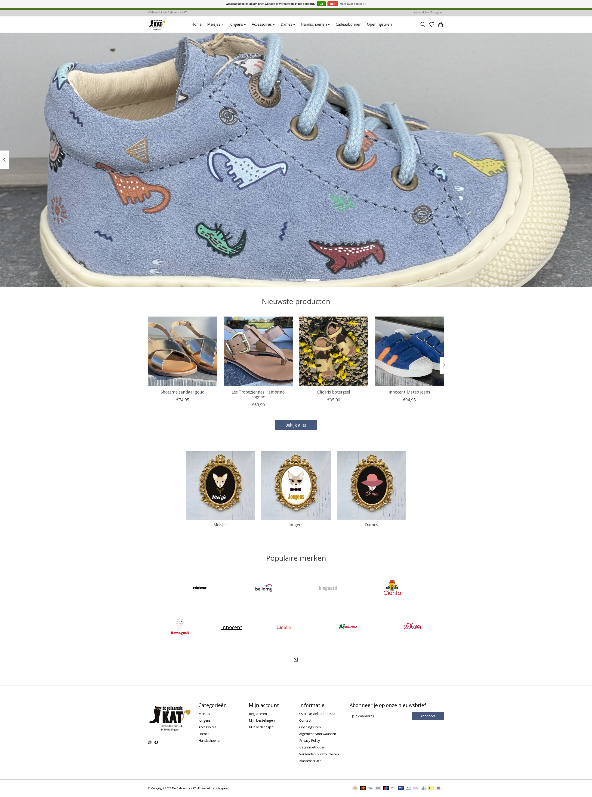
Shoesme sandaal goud (183, 392)
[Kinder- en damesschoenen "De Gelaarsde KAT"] (157, 24)
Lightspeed (222, 788)
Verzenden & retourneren (319, 754)
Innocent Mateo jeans (409, 392)
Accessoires (207, 727)
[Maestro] (386, 788)
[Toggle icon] (422, 24)
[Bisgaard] (328, 588)
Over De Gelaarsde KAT (317, 713)
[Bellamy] (264, 588)
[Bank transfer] (378, 788)
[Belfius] (416, 788)
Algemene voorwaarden (317, 733)
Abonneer (427, 716)
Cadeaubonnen (348, 24)
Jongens (296, 524)
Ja (321, 4)
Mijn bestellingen (262, 720)
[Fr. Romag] (180, 627)
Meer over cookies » (353, 4)
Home (196, 24)
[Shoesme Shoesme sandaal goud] (182, 351)
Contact (305, 720)
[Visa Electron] (408, 788)
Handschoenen (209, 740)
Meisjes (220, 524)
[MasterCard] (363, 788)
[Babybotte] (200, 588)
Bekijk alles (296, 425)
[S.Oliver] (412, 627)
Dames (371, 524)
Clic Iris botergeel (333, 392)
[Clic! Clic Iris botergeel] (333, 351)
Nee (332, 4)
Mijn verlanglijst (261, 727)
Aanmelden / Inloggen (428, 12)
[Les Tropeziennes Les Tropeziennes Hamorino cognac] (258, 351)
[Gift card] (438, 788)
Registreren (258, 713)
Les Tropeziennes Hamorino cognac (258, 394)
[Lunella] (284, 627)
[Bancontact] (393, 788)
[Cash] (355, 788)
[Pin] (401, 788)
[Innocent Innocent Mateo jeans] (409, 351)
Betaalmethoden (312, 747)
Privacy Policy (309, 740)
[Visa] (370, 788)
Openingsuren (379, 24)
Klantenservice (310, 760)
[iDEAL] (431, 788)
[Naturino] (348, 627)
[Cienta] (392, 588)
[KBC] (423, 788)
